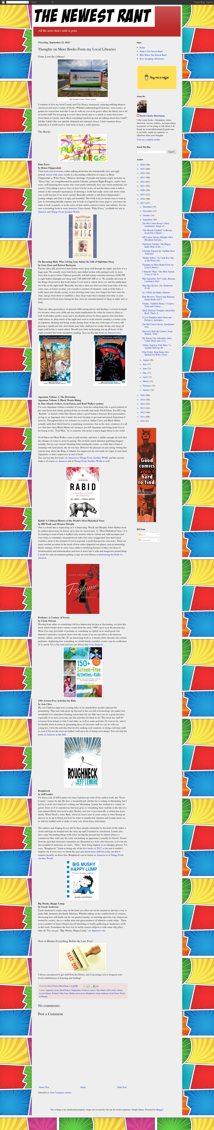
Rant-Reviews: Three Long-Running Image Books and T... (158, 298)
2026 (142, 164)
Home (83, 1087)
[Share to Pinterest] (97, 986)
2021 (142, 185)
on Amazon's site (96, 930)
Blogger (159, 1109)
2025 (142, 168)
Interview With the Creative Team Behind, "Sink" (157, 332)
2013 (142, 408)
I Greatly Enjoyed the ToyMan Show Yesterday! (158, 252)
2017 (142, 202)
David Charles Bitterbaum (152, 115)
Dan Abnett (101, 990)
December (147, 206)
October (147, 215)
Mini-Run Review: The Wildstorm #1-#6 (157, 287)
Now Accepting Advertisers (152, 58)
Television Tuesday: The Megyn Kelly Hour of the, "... (156, 245)
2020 (142, 190)
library (119, 990)
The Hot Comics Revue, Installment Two (158, 325)
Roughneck (90, 993)
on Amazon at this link (55, 734)
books (57, 990)
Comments (146, 540)
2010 (142, 420)
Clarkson (85, 990)
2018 (142, 198)
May (145, 372)
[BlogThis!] (88, 986)
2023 (142, 177)
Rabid (72, 993)
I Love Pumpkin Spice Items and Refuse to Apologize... (157, 318)
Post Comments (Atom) (60, 1092)
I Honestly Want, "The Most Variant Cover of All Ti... (158, 273)
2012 (142, 412)
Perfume (55, 993)
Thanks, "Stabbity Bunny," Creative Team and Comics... (158, 305)
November (148, 210)
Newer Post (44, 1087)
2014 (142, 403)
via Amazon (70, 457)
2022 (142, 181)
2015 (142, 399)
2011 (142, 416)
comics (93, 990)
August (146, 359)
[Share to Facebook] (94, 986)
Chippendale (76, 990)
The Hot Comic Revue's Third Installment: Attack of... (155, 224)
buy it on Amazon (94, 644)
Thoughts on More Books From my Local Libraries (158, 266)
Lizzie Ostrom (45, 993)
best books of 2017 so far (95, 848)
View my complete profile (148, 139)
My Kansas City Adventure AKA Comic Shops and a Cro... (157, 339)
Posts (143, 534)
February (147, 385)
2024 (142, 173)
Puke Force (64, 993)
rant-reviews (80, 993)
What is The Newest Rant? (151, 51)
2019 (142, 194)
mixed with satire (54, 174)
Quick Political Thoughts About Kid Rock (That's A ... (158, 312)
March (146, 381)
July (145, 364)
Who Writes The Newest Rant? (153, 54)
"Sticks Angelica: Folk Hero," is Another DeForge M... (156, 346)
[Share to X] (91, 986)
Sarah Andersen (102, 993)
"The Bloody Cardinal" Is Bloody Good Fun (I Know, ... (157, 231)
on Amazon (61, 460)
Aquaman (50, 990)
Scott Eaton (114, 993)
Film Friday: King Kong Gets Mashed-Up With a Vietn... (155, 353)
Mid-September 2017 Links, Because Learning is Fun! (158, 280)
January (146, 389)
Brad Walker (65, 990)
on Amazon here (112, 332)
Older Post (122, 1087)
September (148, 219)
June (145, 368)
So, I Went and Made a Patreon (156, 292)
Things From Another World (65, 211)
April (145, 377)
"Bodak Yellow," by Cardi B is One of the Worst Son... (158, 259)
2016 (142, 395)
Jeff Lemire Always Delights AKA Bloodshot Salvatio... (157, 238)
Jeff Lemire (111, 990)
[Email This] (85, 986)
